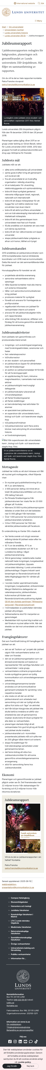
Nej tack (30, 1066)
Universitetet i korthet (14, 30)
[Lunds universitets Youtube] (25, 1042)
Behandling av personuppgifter (20, 1030)
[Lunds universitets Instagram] (15, 1042)
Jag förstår (12, 1066)
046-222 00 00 (20, 1000)
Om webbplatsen (14, 1024)
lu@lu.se (10, 1003)
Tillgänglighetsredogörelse (18, 1027)
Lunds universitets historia (16, 33)
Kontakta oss (12, 1005)
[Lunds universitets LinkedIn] (20, 1042)
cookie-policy (24, 1062)
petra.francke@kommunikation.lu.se (18, 84)
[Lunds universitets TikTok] (36, 1042)
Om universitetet (16, 27)
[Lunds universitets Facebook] (10, 1042)
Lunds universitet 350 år (15, 36)
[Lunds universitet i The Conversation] (31, 1042)
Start (4, 27)
